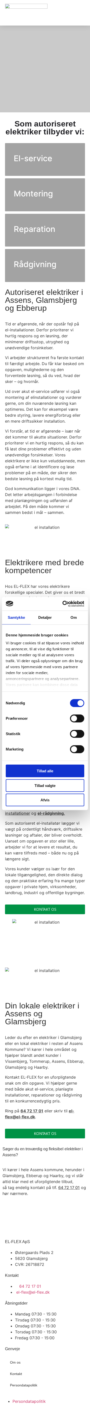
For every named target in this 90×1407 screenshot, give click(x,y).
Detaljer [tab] (45, 617)
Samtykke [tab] (16, 617)
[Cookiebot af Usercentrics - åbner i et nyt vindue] (63, 603)
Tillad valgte (45, 785)
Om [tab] (73, 617)
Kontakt (16, 1374)
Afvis (45, 800)
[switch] (77, 718)
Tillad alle (45, 771)
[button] (81, 12)
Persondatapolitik (23, 1385)
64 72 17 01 (69, 1187)
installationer (17, 813)
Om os (15, 1362)
